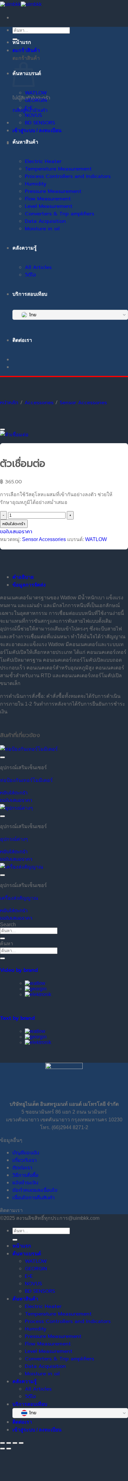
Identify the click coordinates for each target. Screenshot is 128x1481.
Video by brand (19, 970)
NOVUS (33, 115)
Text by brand (17, 1018)
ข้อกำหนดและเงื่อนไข (34, 1190)
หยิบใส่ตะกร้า (13, 523)
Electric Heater (43, 161)
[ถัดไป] (8, 1449)
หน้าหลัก (9, 402)
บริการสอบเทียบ (29, 294)
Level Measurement (48, 206)
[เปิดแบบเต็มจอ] (8, 1443)
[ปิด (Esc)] (21, 1443)
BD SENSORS (40, 123)
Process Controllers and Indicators (68, 176)
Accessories (39, 402)
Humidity (35, 184)
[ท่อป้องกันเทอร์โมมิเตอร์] (29, 749)
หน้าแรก (21, 42)
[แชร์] (14, 1443)
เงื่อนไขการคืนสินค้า (33, 1197)
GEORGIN (36, 100)
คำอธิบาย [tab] (23, 577)
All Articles (38, 267)
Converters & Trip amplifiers (59, 214)
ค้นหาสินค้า (25, 142)
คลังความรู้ (24, 248)
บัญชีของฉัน (25, 1153)
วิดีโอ (30, 275)
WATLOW (36, 93)
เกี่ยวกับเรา (24, 1160)
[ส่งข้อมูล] (2, 938)
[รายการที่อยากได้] (2, 429)
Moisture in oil (42, 228)
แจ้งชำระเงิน (25, 1182)
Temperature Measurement (58, 169)
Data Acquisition (45, 221)
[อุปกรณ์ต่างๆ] (16, 808)
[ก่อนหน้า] (2, 1449)
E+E (29, 108)
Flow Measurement (48, 199)
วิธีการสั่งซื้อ (25, 1175)
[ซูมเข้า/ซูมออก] (2, 1443)
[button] (14, 793)
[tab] (29, 584)
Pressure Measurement (53, 191)
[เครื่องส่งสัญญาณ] (21, 867)
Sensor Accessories (83, 402)
